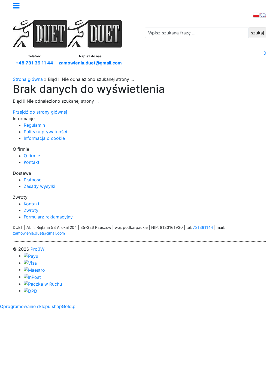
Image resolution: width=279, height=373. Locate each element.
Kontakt (32, 162)
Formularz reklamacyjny (48, 217)
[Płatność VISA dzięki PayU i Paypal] (30, 262)
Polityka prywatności (45, 131)
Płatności (33, 179)
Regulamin (34, 125)
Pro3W (37, 249)
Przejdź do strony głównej (40, 112)
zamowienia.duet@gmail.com (90, 63)
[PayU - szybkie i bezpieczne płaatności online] (31, 255)
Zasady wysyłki (39, 186)
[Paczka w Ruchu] (43, 283)
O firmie (32, 155)
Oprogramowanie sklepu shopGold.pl (38, 306)
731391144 (203, 227)
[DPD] (30, 290)
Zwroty (31, 210)
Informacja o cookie (44, 138)
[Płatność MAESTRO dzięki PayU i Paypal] (34, 269)
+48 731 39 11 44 (34, 63)
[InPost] (32, 276)
